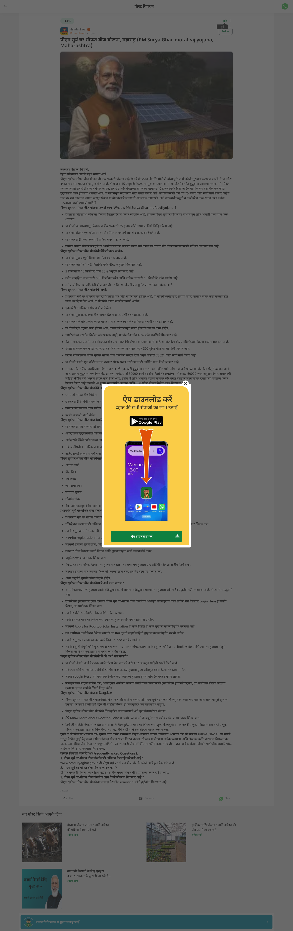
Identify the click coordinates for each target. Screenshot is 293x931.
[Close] (185, 384)
